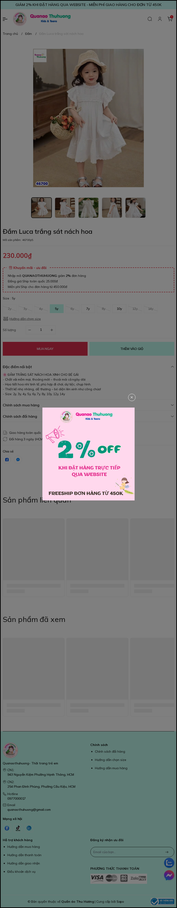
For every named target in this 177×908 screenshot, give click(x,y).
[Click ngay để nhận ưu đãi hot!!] (88, 454)
